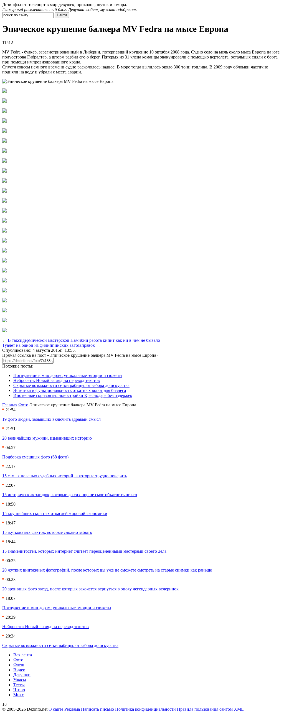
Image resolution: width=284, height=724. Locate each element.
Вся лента (22, 654)
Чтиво (19, 689)
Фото (23, 404)
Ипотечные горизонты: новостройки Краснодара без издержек (72, 395)
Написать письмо (97, 709)
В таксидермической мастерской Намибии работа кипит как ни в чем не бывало (84, 340)
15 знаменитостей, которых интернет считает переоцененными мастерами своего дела (84, 551)
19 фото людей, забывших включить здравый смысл (51, 419)
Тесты (19, 684)
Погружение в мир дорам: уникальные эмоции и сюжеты (67, 375)
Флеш (18, 664)
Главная (9, 404)
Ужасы (19, 679)
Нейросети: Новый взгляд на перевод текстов (56, 380)
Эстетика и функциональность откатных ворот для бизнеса (69, 390)
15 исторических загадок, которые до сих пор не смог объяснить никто (69, 494)
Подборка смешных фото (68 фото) (35, 457)
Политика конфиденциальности (145, 709)
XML (239, 709)
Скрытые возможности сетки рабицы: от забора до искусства (71, 385)
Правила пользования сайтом (205, 709)
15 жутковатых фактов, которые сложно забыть (47, 532)
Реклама (72, 709)
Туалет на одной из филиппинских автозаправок (48, 345)
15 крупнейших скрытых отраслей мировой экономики (54, 513)
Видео (19, 669)
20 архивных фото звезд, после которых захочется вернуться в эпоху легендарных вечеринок (90, 589)
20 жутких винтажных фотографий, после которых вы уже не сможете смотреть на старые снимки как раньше (107, 570)
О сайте (56, 709)
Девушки (22, 674)
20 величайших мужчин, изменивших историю (47, 438)
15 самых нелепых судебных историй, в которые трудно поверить (64, 475)
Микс (18, 694)
